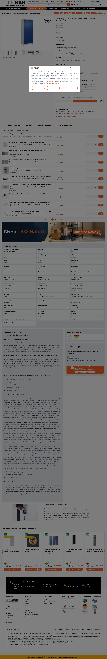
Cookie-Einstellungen (40, 88)
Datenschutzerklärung (53, 83)
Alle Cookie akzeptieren (68, 88)
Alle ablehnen (71, 68)
